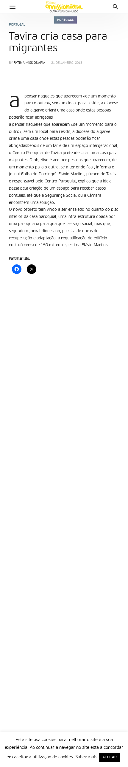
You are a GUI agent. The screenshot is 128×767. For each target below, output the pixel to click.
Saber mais (86, 757)
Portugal (65, 19)
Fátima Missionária (29, 63)
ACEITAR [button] (109, 757)
